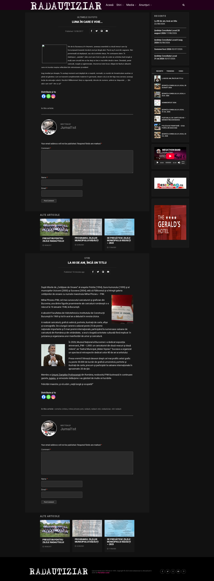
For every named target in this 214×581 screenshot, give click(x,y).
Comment (46, 148)
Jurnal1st (68, 127)
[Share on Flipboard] (101, 31)
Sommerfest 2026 (162, 49)
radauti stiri (96, 409)
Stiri (118, 4)
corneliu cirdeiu (61, 409)
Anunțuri (144, 4)
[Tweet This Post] (96, 31)
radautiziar (106, 409)
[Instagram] (53, 96)
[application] (170, 156)
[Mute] (179, 162)
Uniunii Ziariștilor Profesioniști (66, 374)
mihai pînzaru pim (76, 409)
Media (130, 4)
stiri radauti (116, 409)
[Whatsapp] (48, 96)
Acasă (109, 4)
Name (44, 177)
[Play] (157, 162)
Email (44, 188)
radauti (87, 409)
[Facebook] (43, 96)
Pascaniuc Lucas (103, 573)
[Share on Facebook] (91, 31)
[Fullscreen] (183, 162)
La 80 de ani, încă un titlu (165, 21)
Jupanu (52, 378)
